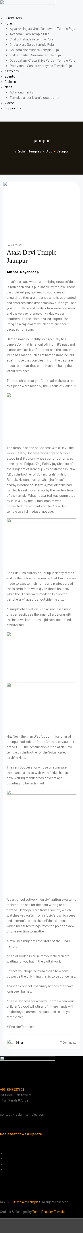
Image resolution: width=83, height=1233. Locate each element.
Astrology (11, 71)
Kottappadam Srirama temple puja (35, 55)
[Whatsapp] (64, 1192)
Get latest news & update (21, 1134)
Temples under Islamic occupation (35, 97)
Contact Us (12, 1153)
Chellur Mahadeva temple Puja (31, 39)
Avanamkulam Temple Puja (30, 34)
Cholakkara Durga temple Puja (32, 44)
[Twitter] (17, 1192)
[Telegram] (52, 1192)
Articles (10, 81)
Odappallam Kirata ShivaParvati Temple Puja (42, 60)
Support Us (12, 108)
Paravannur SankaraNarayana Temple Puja (41, 65)
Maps (8, 87)
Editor (19, 1042)
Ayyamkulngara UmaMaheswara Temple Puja (42, 28)
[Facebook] (5, 1192)
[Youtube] (29, 1192)
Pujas (8, 23)
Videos (9, 103)
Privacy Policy (14, 1158)
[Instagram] (40, 1192)
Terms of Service (16, 1169)
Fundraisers (13, 18)
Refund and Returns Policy (23, 1164)
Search (41, 1226)
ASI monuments (21, 92)
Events (9, 76)
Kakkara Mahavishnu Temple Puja (34, 50)
